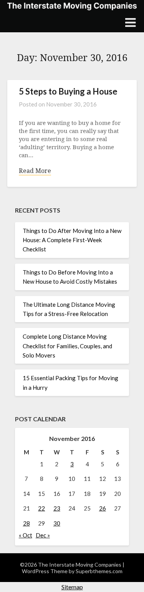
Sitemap (72, 586)
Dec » (43, 535)
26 (102, 508)
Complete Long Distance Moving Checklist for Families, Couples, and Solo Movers (67, 346)
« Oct (25, 535)
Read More (35, 171)
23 (56, 508)
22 (41, 508)
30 (56, 523)
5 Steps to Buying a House (68, 91)
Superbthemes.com (99, 571)
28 (26, 523)
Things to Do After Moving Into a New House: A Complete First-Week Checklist (72, 240)
